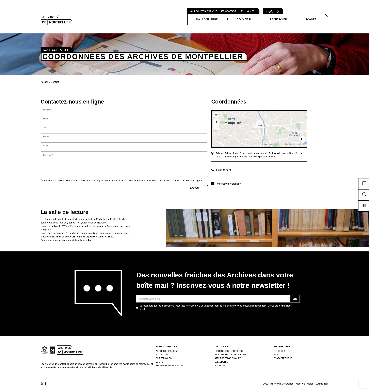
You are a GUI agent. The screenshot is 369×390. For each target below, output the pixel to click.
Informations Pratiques (169, 366)
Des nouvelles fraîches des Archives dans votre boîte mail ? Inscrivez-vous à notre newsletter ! (214, 280)
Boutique (220, 366)
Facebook (248, 11)
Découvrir (244, 19)
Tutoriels (279, 351)
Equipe (159, 362)
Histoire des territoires (229, 351)
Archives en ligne (205, 11)
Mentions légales (304, 384)
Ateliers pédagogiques (228, 359)
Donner (311, 19)
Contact (230, 11)
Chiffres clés (164, 359)
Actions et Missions (167, 351)
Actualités (162, 355)
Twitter (242, 11)
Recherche (253, 11)
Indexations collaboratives (230, 355)
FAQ (276, 355)
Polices (269, 11)
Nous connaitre (207, 19)
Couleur (276, 11)
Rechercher (278, 19)
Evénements (221, 362)
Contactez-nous (283, 359)
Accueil (44, 82)
